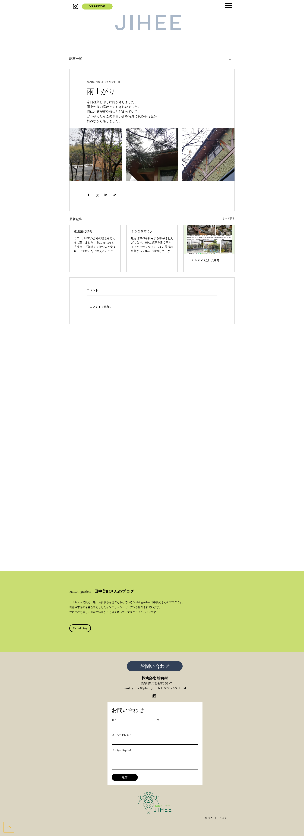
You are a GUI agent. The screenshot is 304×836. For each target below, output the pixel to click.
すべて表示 (228, 218)
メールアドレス (121, 735)
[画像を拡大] (95, 154)
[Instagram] (75, 6)
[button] (230, 58)
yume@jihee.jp (143, 688)
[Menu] (228, 5)
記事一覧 (75, 58)
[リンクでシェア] (114, 195)
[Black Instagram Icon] (154, 696)
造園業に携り (83, 231)
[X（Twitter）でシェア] (97, 195)
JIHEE (149, 24)
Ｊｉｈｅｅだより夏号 (204, 260)
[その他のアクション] (215, 82)
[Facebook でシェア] (88, 195)
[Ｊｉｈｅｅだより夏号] (209, 239)
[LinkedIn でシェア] (105, 195)
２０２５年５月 (142, 231)
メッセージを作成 (121, 750)
